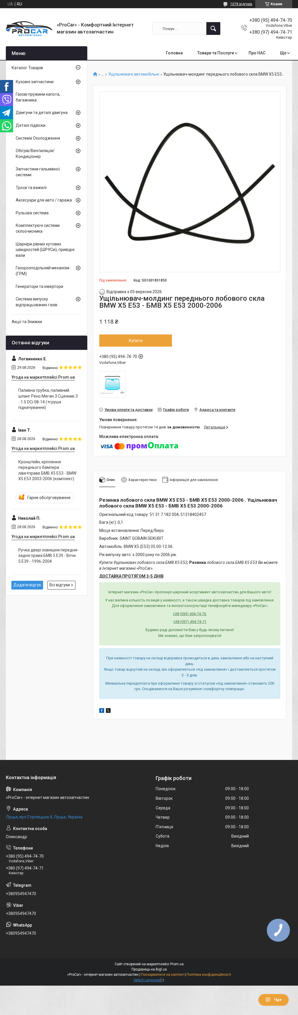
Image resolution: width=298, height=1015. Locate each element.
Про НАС (257, 53)
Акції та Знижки (27, 321)
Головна (174, 53)
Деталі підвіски (30, 125)
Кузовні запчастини (35, 81)
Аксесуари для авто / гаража (44, 200)
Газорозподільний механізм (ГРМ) (42, 271)
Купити (136, 340)
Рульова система (32, 213)
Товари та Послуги (215, 53)
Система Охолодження (38, 138)
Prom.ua (177, 964)
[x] (108, 711)
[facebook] (101, 711)
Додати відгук (27, 585)
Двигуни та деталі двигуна (42, 112)
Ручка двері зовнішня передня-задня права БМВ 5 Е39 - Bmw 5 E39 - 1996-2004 (48, 556)
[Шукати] (213, 28)
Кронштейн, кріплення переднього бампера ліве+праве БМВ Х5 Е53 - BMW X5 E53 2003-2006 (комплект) (47, 470)
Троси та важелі (31, 187)
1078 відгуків (241, 4)
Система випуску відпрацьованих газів (36, 302)
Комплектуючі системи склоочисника (38, 228)
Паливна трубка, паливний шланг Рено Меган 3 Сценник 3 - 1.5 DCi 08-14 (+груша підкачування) (48, 399)
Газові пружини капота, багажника (38, 97)
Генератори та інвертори (39, 286)
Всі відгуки (59, 585)
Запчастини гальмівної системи (38, 172)
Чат (278, 1000)
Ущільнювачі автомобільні (133, 74)
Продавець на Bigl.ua (149, 969)
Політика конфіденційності (209, 975)
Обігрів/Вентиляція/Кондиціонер (35, 153)
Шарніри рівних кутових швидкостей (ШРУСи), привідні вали (45, 250)
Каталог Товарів (27, 67)
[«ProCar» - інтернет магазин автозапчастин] (29, 28)
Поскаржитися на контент (162, 975)
